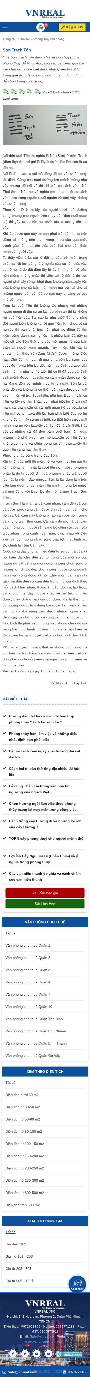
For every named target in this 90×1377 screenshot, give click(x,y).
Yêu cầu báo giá (45, 893)
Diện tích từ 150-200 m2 (25, 1156)
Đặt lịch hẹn (45, 904)
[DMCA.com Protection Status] (68, 1354)
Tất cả (11, 933)
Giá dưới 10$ (16, 1244)
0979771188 (77, 1372)
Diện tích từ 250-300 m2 (25, 1180)
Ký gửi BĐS (74, 27)
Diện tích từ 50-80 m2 (23, 1119)
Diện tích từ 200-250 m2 (25, 1168)
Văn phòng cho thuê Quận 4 (28, 982)
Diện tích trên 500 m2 (23, 1205)
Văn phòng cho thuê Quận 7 (28, 994)
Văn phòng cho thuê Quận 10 (29, 1007)
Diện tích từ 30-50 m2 (23, 1107)
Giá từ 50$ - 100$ (20, 1281)
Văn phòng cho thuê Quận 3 (28, 970)
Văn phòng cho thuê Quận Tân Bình (34, 1019)
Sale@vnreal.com (43, 1336)
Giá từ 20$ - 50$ (19, 1269)
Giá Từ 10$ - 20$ (19, 1256)
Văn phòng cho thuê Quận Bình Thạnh (36, 1043)
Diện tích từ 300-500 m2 (25, 1193)
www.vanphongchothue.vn (44, 1341)
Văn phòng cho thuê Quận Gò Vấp (33, 1056)
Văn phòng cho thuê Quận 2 (28, 958)
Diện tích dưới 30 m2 (22, 1095)
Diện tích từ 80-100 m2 (24, 1131)
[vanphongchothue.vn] (44, 14)
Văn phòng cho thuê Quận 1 (28, 945)
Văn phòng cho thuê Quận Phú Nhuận (36, 1031)
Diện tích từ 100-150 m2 (25, 1144)
